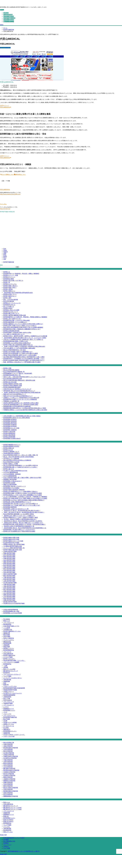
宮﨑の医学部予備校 (9, 600)
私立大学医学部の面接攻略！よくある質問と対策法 (18, 514)
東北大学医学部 (8, 751)
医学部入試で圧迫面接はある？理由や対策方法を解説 (19, 531)
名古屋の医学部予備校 (10, 582)
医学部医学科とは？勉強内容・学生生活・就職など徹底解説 (21, 273)
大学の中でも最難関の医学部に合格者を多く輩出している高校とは (23, 339)
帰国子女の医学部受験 (10, 484)
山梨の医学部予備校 (9, 581)
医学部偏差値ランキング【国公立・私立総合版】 (18, 373)
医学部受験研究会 (8, 650)
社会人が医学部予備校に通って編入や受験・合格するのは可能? (22, 477)
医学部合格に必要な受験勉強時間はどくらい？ (17, 502)
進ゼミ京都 (6, 698)
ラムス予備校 (7, 676)
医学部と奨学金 (8, 289)
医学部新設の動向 (8, 278)
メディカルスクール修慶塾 (11, 662)
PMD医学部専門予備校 (10, 689)
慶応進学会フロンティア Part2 (12, 807)
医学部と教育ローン (9, 291)
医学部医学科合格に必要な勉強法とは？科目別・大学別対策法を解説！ (24, 524)
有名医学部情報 (8, 14)
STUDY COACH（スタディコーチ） (14, 734)
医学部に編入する (8, 469)
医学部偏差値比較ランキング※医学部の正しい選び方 (24, 851)
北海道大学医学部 (8, 754)
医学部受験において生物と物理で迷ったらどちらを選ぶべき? (21, 505)
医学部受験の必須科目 (10, 419)
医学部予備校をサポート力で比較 (13, 541)
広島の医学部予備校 (9, 591)
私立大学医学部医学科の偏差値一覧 (14, 371)
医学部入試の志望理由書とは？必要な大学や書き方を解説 (20, 353)
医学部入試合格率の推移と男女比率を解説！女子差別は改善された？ (23, 360)
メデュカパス (7, 652)
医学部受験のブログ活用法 (11, 488)
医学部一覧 (6, 282)
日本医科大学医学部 (9, 772)
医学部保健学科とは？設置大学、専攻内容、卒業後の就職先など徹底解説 (25, 317)
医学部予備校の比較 (9, 18)
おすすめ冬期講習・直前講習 (12, 474)
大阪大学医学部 (8, 746)
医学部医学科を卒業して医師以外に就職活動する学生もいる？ (22, 329)
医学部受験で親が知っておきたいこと (14, 486)
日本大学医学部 (8, 784)
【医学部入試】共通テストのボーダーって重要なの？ (19, 515)
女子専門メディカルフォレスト (12, 693)
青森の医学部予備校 (9, 553)
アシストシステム (8, 640)
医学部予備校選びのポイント (12, 444)
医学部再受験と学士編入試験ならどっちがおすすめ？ (19, 529)
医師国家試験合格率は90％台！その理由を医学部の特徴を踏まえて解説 (24, 408)
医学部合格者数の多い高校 (11, 611)
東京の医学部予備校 (9, 568)
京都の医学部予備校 (9, 584)
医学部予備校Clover (9, 655)
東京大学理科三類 (8, 742)
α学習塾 (5, 667)
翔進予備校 (6, 646)
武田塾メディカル (8, 724)
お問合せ (6, 846)
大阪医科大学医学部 (9, 779)
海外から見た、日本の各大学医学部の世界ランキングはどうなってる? (24, 377)
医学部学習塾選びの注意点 (11, 446)
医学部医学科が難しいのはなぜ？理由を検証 (16, 320)
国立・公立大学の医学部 (10, 299)
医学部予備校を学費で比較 (11, 537)
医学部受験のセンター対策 (11, 428)
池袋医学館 (6, 733)
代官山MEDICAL (5, 189)
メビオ (5, 712)
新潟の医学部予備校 (9, 579)
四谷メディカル (8, 832)
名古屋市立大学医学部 (10, 758)
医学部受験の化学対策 (10, 426)
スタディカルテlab (8, 736)
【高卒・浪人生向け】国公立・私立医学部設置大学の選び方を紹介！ (23, 512)
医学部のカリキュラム (10, 284)
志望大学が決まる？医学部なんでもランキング (17, 389)
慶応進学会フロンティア (10, 671)
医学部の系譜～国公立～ (10, 285)
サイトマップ (7, 844)
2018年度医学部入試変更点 (11, 453)
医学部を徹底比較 (8, 20)
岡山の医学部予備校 (9, 589)
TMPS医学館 (7, 679)
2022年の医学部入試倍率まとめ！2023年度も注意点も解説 (21, 403)
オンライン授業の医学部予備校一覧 (14, 548)
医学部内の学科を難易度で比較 (12, 385)
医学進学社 (6, 672)
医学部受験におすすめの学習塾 (12, 613)
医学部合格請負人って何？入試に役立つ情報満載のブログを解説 (22, 495)
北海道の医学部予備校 (10, 551)
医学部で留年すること (10, 296)
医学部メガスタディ (9, 658)
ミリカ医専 (6, 628)
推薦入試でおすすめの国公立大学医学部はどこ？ (18, 396)
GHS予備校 (6, 636)
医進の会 (6, 684)
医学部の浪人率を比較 (10, 382)
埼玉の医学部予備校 (9, 572)
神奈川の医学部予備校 (10, 574)
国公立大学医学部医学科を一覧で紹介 (14, 350)
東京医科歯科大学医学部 (10, 747)
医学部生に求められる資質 (11, 310)
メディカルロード (8, 705)
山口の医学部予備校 (9, 593)
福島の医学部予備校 (9, 561)
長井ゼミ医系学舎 (8, 638)
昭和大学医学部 (8, 777)
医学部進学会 (7, 664)
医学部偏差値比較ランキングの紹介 (14, 837)
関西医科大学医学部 (9, 780)
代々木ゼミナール (8, 726)
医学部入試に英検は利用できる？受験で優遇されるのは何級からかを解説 (25, 498)
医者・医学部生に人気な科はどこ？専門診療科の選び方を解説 (22, 362)
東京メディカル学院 (9, 669)
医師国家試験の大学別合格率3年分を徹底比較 (17, 406)
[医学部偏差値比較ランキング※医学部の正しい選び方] (19, 4)
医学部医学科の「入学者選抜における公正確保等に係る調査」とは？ (23, 358)
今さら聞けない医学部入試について (14, 334)
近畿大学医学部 (8, 782)
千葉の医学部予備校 (9, 577)
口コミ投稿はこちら (8, 174)
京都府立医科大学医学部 (10, 756)
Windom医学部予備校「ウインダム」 (14, 660)
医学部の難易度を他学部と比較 (12, 383)
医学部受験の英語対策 (10, 421)
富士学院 (6, 727)
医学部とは (6, 272)
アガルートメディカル (10, 686)
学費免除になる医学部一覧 (11, 401)
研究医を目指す (8, 308)
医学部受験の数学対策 (10, 423)
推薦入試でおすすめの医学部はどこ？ (14, 394)
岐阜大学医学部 (8, 763)
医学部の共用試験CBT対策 (11, 331)
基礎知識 (6, 13)
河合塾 (5, 720)
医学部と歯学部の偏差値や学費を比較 (14, 315)
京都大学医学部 (8, 744)
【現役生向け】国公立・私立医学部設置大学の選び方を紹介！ (22, 510)
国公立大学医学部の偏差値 (11, 370)
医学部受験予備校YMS (10, 717)
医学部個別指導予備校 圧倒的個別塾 (14, 688)
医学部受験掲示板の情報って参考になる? (15, 341)
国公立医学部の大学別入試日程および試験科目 (17, 460)
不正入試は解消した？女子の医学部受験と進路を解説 (19, 348)
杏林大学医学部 (8, 793)
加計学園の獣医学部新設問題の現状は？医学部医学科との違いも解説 (23, 357)
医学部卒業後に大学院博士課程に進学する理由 (17, 332)
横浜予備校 (6, 634)
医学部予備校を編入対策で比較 (12, 549)
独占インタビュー (8, 21)
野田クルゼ (6, 621)
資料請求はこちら (20, 174)
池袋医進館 (6, 681)
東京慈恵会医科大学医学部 (11, 770)
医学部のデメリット (9, 277)
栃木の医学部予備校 (9, 565)
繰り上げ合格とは (8, 306)
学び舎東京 (6, 619)
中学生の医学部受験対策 (10, 609)
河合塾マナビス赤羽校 (10, 722)
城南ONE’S (6, 729)
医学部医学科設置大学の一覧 (12, 375)
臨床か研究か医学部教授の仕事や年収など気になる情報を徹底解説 (23, 327)
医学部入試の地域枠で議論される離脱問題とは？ (18, 351)
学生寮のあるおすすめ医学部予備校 (14, 603)
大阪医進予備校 (8, 703)
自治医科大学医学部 (9, 775)
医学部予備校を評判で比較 (11, 539)
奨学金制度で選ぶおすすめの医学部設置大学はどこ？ (19, 390)
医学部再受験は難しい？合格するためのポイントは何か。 (20, 467)
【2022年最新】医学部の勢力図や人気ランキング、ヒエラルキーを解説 (24, 337)
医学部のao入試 (8, 450)
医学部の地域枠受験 (9, 436)
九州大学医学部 (8, 749)
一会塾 (5, 665)
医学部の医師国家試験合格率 (12, 387)
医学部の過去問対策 (9, 435)
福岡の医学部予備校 (9, 594)
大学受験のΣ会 (7, 629)
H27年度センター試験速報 (11, 458)
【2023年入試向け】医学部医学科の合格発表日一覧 (18, 526)
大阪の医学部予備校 (9, 586)
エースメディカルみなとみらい (12, 678)
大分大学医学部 (8, 766)
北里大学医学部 (8, 789)
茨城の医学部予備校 (9, 567)
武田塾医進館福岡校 (9, 695)
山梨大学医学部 (8, 761)
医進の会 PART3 (8, 821)
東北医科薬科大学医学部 (10, 791)
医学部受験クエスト (9, 710)
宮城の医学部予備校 (9, 558)
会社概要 (6, 839)
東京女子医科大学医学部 (10, 787)
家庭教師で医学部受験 (10, 479)
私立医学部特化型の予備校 (11, 542)
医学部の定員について (10, 294)
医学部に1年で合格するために (12, 318)
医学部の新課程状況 (9, 433)
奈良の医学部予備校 (9, 588)
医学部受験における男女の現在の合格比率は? (17, 343)
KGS (4, 683)
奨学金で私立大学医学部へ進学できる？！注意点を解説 (20, 355)
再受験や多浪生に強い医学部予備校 (14, 544)
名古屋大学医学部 (8, 753)
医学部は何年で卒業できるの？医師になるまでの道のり (20, 325)
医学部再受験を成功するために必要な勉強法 (16, 417)
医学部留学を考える (9, 304)
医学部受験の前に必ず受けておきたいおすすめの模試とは (20, 503)
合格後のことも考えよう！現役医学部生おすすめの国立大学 (21, 397)
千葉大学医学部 (8, 760)
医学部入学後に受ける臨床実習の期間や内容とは (18, 344)
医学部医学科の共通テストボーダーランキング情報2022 (20, 399)
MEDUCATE (7, 641)
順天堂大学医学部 (8, 773)
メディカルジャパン (9, 715)
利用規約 (6, 843)
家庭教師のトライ (8, 708)
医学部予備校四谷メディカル (12, 631)
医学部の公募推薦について (11, 451)
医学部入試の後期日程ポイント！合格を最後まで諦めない (20, 491)
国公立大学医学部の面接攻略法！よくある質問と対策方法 (20, 465)
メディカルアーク (8, 622)
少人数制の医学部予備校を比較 (12, 546)
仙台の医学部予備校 (9, 560)
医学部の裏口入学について (11, 313)
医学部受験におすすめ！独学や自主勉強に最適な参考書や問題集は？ (23, 500)
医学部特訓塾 (7, 643)
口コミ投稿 (6, 848)
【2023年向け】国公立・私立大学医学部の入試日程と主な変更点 (22, 521)
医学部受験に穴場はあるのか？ (12, 481)
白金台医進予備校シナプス (11, 626)
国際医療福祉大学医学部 (10, 796)
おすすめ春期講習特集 (10, 476)
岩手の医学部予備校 (9, 555)
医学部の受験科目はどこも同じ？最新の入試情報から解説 (20, 517)
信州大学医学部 (8, 765)
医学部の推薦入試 (8, 448)
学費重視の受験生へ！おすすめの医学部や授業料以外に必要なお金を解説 (25, 410)
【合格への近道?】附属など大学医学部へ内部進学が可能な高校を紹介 (24, 346)
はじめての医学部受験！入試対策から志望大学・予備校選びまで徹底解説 (25, 496)
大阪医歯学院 (7, 696)
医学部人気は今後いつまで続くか (13, 280)
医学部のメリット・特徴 (10, 275)
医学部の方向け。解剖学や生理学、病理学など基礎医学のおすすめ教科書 (25, 336)
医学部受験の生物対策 (10, 424)
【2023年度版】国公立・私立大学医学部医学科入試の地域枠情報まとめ (24, 528)
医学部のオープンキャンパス (12, 303)
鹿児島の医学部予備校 (10, 601)
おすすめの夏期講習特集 (10, 472)
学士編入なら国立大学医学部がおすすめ (15, 470)
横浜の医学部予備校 (9, 575)
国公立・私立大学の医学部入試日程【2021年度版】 (18, 456)
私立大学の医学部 (8, 301)
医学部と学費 (7, 368)
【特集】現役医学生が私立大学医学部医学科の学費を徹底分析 (22, 392)
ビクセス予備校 (8, 657)
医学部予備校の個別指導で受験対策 (14, 489)
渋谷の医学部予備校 (9, 570)
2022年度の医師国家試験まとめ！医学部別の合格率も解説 (20, 404)
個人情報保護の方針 (9, 841)
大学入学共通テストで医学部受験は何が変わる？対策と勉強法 (22, 416)
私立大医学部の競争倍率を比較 (12, 378)
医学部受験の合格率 (9, 482)
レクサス (6, 707)
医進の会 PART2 (8, 819)
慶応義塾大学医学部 (9, 768)
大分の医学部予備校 (9, 596)
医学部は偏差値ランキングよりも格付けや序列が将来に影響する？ (23, 324)
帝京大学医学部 (8, 794)
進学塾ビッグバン (8, 648)
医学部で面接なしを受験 (10, 463)
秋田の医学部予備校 (9, 556)
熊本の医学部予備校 (9, 598)
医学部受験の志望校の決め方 (12, 438)
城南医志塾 (6, 633)
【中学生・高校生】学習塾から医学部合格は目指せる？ (20, 519)
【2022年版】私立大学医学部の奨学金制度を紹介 (18, 292)
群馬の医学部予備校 (9, 563)
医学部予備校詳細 (8, 16)
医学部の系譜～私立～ (10, 287)
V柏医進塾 (6, 645)
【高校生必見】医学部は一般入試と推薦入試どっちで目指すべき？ (23, 522)
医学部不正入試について (10, 311)
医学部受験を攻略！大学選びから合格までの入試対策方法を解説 (22, 493)
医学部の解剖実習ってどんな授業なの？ (15, 322)
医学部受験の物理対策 (10, 507)
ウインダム (3, 204)
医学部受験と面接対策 (10, 430)
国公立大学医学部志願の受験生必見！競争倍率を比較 (19, 380)
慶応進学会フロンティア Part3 (12, 809)
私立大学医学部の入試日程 (11, 462)
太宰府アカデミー (8, 691)
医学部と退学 (7, 298)
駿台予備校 (6, 719)
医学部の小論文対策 (9, 431)
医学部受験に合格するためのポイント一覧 (16, 509)
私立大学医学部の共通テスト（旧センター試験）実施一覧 (20, 455)
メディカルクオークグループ (12, 674)
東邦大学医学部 (8, 786)
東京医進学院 (7, 624)
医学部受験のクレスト (10, 731)
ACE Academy (7, 700)
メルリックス (7, 714)
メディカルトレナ (8, 701)
